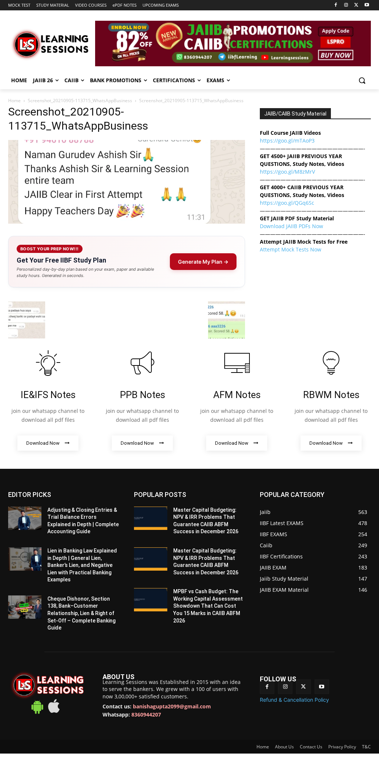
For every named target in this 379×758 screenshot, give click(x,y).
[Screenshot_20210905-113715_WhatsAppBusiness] (126, 221)
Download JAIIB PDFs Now (291, 226)
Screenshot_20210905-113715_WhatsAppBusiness (80, 100)
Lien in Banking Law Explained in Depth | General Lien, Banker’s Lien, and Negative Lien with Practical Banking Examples (82, 565)
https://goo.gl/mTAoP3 (287, 140)
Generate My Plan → (203, 261)
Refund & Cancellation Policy (294, 700)
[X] (356, 5)
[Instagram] (346, 5)
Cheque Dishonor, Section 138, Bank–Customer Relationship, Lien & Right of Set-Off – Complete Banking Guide (81, 613)
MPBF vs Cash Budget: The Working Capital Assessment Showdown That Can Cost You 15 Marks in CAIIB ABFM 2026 (208, 605)
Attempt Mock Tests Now (290, 249)
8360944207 (146, 714)
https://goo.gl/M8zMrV (287, 171)
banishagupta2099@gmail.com (172, 706)
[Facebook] (336, 5)
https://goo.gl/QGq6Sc (287, 202)
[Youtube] (366, 5)
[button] (362, 80)
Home (14, 100)
